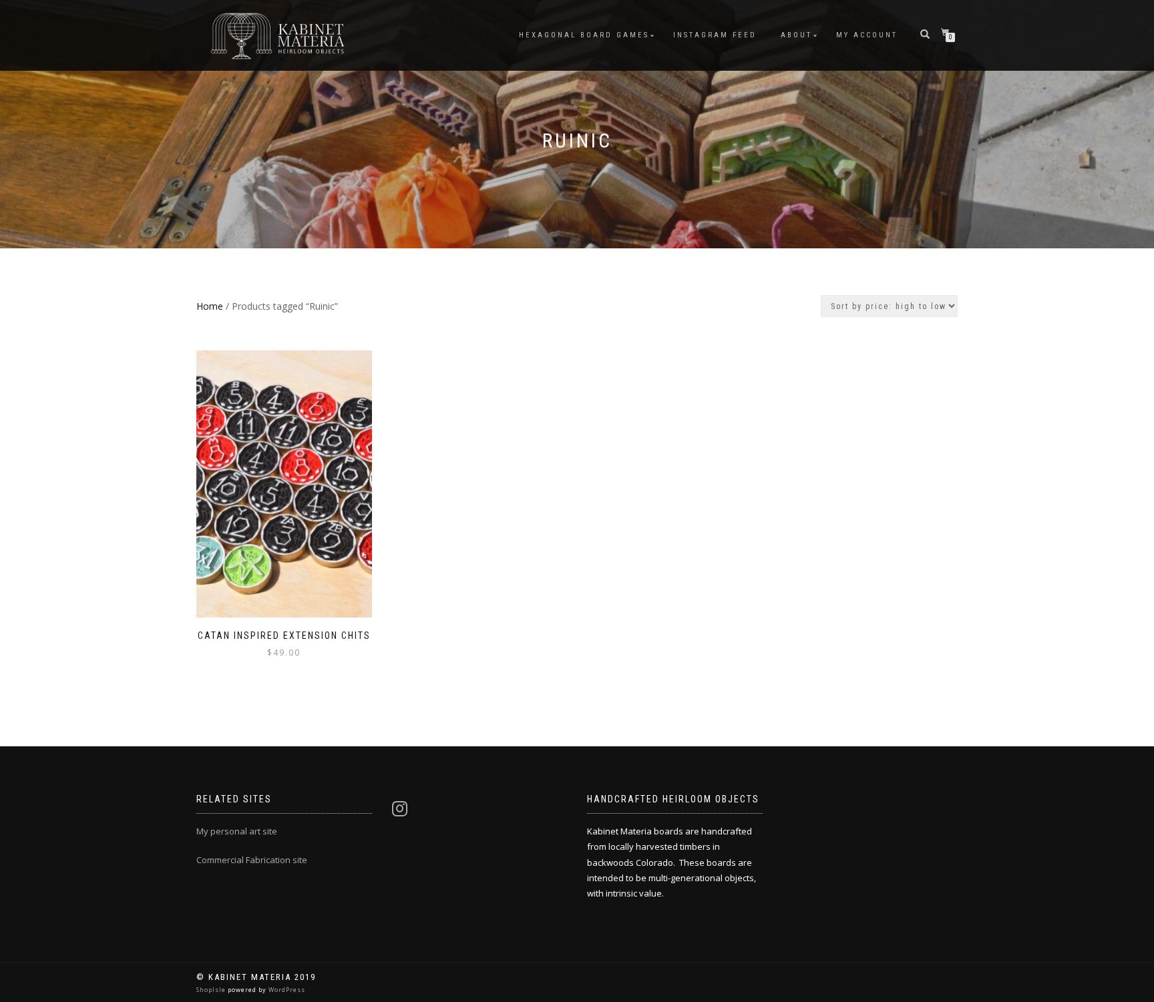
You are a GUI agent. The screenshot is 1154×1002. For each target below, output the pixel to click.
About (796, 35)
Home (209, 306)
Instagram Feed (715, 35)
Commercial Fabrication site (251, 860)
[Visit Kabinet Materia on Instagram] (399, 812)
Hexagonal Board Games (584, 35)
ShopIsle (212, 989)
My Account (867, 35)
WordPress (285, 989)
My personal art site (236, 831)
